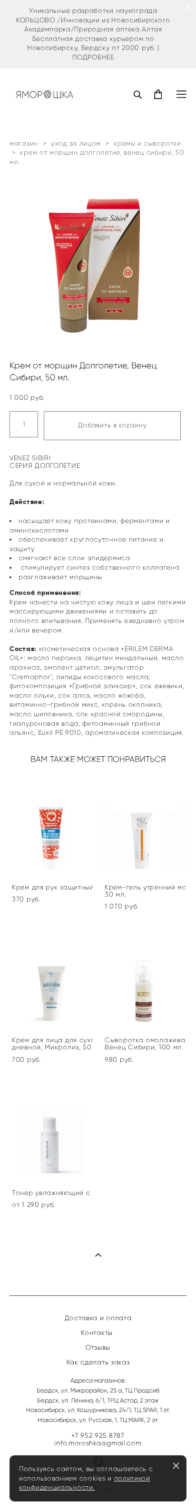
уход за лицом (76, 143)
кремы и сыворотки (147, 143)
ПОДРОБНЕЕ (93, 57)
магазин (24, 143)
